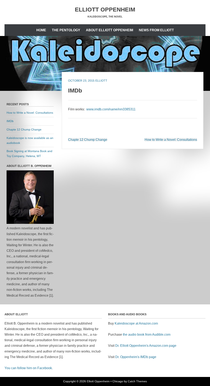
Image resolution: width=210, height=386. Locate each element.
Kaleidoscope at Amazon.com (136, 323)
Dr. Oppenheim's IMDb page (135, 357)
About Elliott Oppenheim (109, 30)
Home (41, 30)
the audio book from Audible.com (146, 334)
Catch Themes (137, 381)
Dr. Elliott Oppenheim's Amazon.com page (145, 345)
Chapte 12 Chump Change (87, 139)
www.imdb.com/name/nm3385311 (111, 109)
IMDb (10, 121)
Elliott (101, 80)
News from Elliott (156, 30)
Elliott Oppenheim (105, 9)
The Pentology (66, 30)
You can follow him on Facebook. (29, 368)
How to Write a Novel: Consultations (171, 139)
